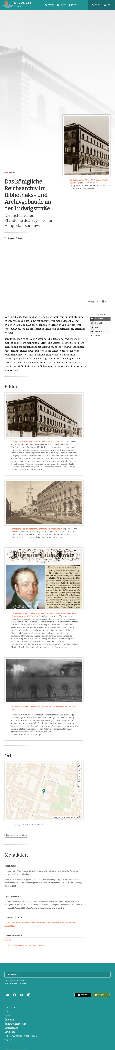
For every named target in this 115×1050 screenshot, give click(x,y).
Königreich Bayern (22, 945)
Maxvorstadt (39, 945)
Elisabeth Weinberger (16, 238)
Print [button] (107, 301)
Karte (74, 5)
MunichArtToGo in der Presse (20, 1036)
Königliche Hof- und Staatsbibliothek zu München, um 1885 (37, 441)
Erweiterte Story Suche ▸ (14, 980)
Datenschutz (11, 1027)
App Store (84, 995)
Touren (63, 5)
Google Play (102, 995)
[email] (7, 995)
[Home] (16, 5)
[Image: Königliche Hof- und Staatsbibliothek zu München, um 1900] (43, 502)
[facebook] (14, 995)
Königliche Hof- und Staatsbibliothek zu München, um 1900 (38, 529)
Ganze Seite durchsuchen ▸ (15, 983)
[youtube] (21, 995)
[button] (96, 5)
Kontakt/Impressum (15, 1023)
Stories (51, 5)
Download (9, 1032)
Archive (8, 945)
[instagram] (29, 995)
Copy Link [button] (94, 301)
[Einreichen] (107, 975)
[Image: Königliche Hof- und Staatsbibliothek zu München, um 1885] (87, 146)
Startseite (9, 1007)
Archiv (12, 172)
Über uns (9, 1019)
